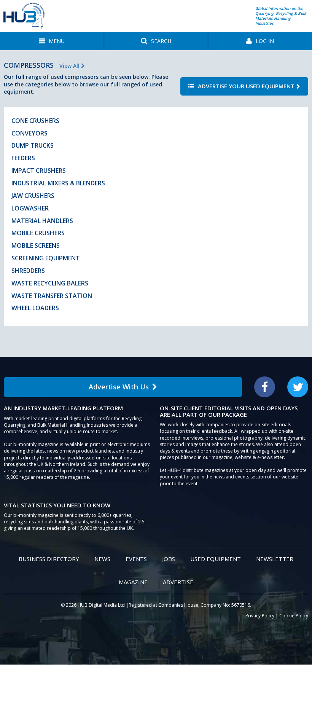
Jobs (168, 559)
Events (136, 559)
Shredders (28, 270)
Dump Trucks (32, 145)
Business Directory (49, 559)
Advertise (178, 582)
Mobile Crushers (38, 233)
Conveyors (29, 133)
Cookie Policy (293, 615)
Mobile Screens (35, 245)
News (102, 559)
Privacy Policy (259, 615)
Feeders (23, 158)
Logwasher (30, 208)
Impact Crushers (38, 170)
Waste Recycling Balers (49, 283)
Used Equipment (215, 559)
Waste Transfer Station (51, 296)
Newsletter (274, 559)
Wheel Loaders (35, 308)
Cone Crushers (35, 120)
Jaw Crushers (32, 195)
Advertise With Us (119, 386)
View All (70, 65)
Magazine (133, 582)
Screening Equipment (45, 258)
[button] (52, 41)
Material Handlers (42, 221)
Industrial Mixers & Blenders (58, 183)
